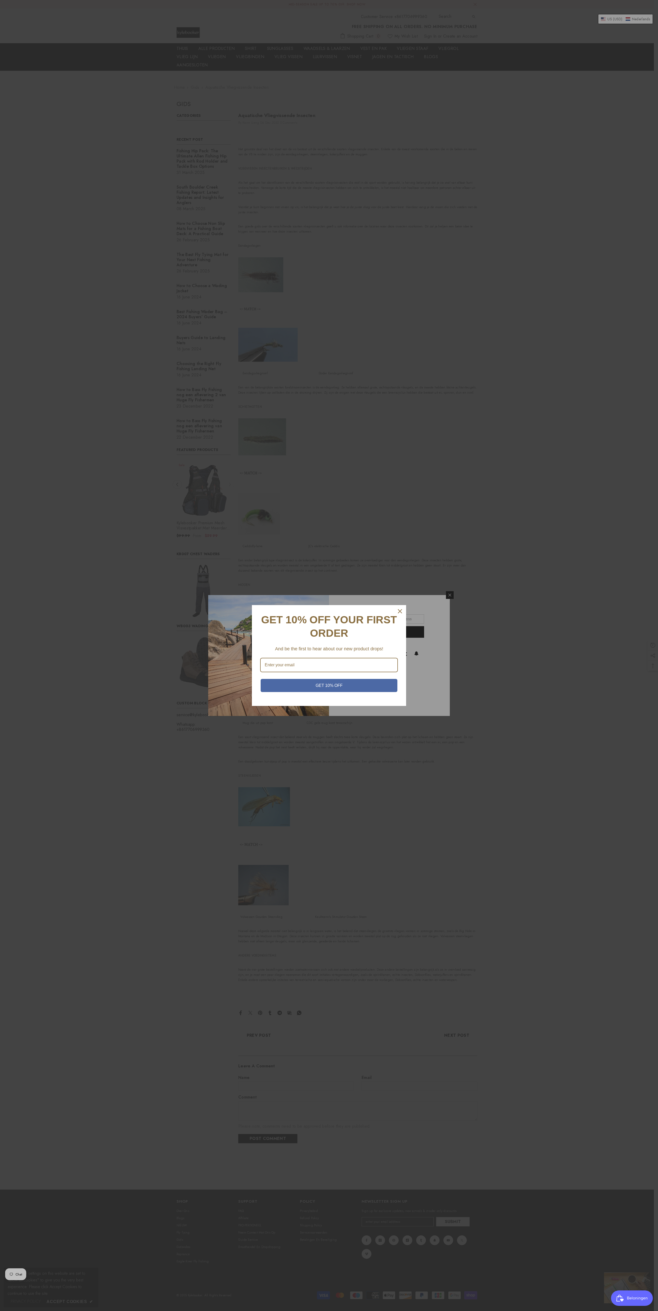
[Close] (400, 611)
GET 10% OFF (329, 685)
